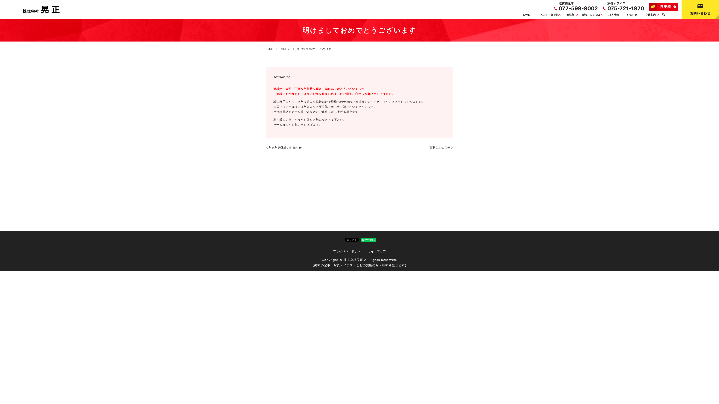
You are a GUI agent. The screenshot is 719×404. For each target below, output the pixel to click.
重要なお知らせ (439, 147)
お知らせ (632, 14)
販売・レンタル (591, 14)
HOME (526, 14)
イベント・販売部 (548, 14)
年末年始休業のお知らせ (285, 147)
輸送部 (570, 14)
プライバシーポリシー (348, 251)
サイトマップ (377, 251)
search (664, 15)
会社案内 (650, 14)
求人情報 (614, 14)
